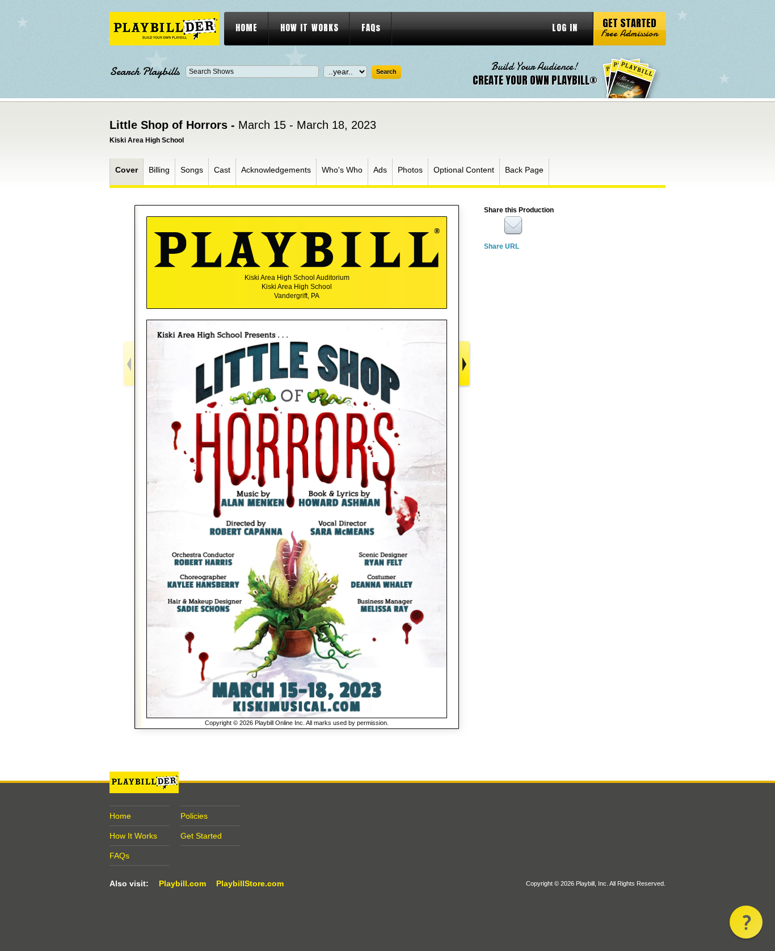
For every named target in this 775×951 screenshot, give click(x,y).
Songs (191, 169)
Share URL (501, 246)
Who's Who (342, 169)
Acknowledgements (276, 169)
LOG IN (565, 27)
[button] (746, 922)
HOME (246, 27)
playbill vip (164, 28)
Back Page (524, 169)
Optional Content (463, 169)
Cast (222, 169)
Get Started (201, 835)
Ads (380, 169)
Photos (410, 169)
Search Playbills (144, 71)
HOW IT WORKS (309, 27)
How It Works (133, 835)
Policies (194, 815)
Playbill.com (182, 883)
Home (120, 815)
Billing (159, 169)
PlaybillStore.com (250, 883)
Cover (126, 169)
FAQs (371, 27)
